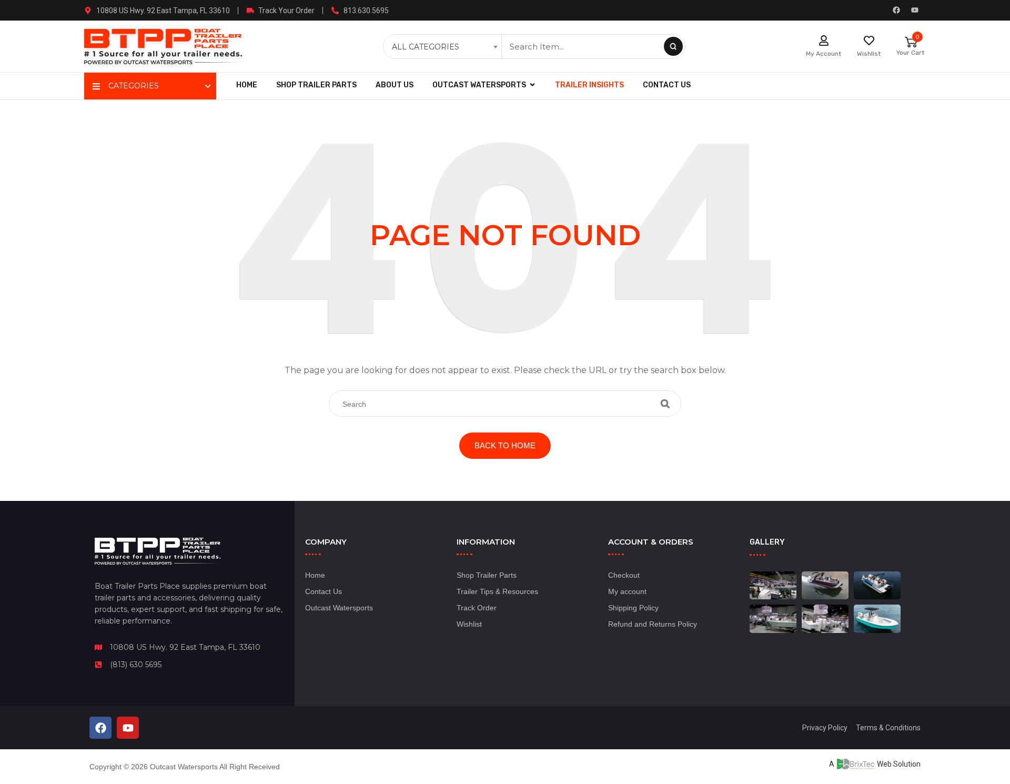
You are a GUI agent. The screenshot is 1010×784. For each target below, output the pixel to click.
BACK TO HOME (505, 445)
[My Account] (824, 40)
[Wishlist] (869, 40)
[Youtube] (914, 10)
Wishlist (869, 53)
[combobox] (443, 46)
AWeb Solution (875, 764)
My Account (823, 53)
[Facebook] (896, 10)
